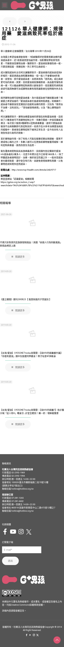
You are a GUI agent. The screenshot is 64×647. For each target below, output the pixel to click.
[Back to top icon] (57, 640)
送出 (10, 560)
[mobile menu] (5, 5)
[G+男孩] (32, 5)
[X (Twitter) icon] (37, 635)
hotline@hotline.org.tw (22, 489)
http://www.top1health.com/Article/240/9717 (34, 170)
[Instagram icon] (34, 635)
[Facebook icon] (26, 635)
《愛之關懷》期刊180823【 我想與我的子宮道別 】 (25, 299)
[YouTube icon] (30, 635)
